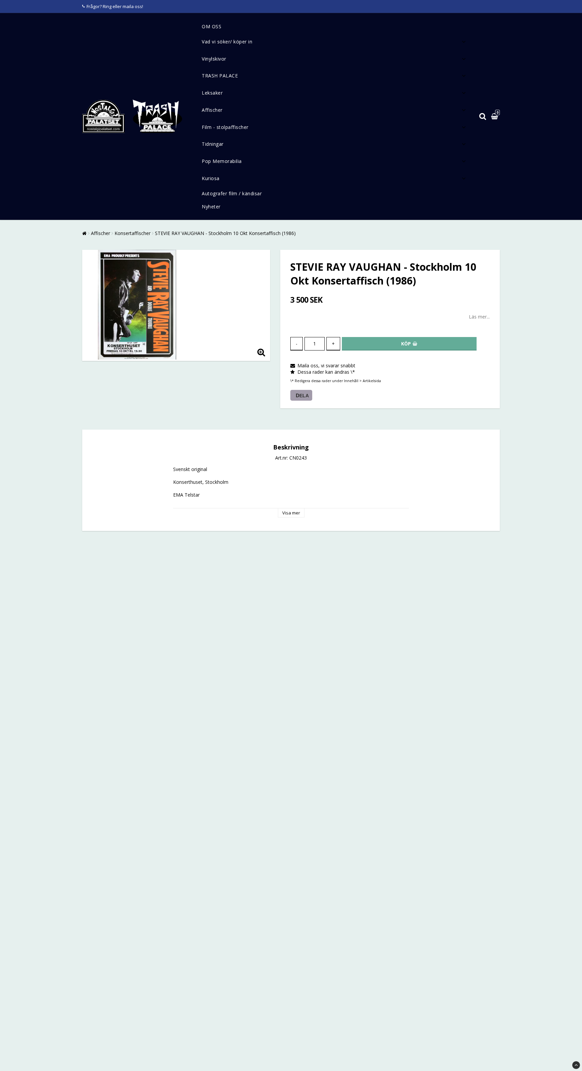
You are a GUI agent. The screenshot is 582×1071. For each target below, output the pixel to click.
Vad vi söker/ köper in (227, 41)
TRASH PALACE (220, 75)
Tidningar (213, 144)
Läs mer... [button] (479, 316)
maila (128, 6)
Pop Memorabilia (222, 161)
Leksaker (212, 93)
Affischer (212, 110)
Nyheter (211, 206)
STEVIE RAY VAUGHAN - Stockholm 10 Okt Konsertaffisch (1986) (225, 233)
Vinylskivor (214, 59)
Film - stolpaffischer (225, 127)
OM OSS (211, 26)
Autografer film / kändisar (232, 193)
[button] (495, 117)
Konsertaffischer (133, 233)
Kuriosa (211, 178)
